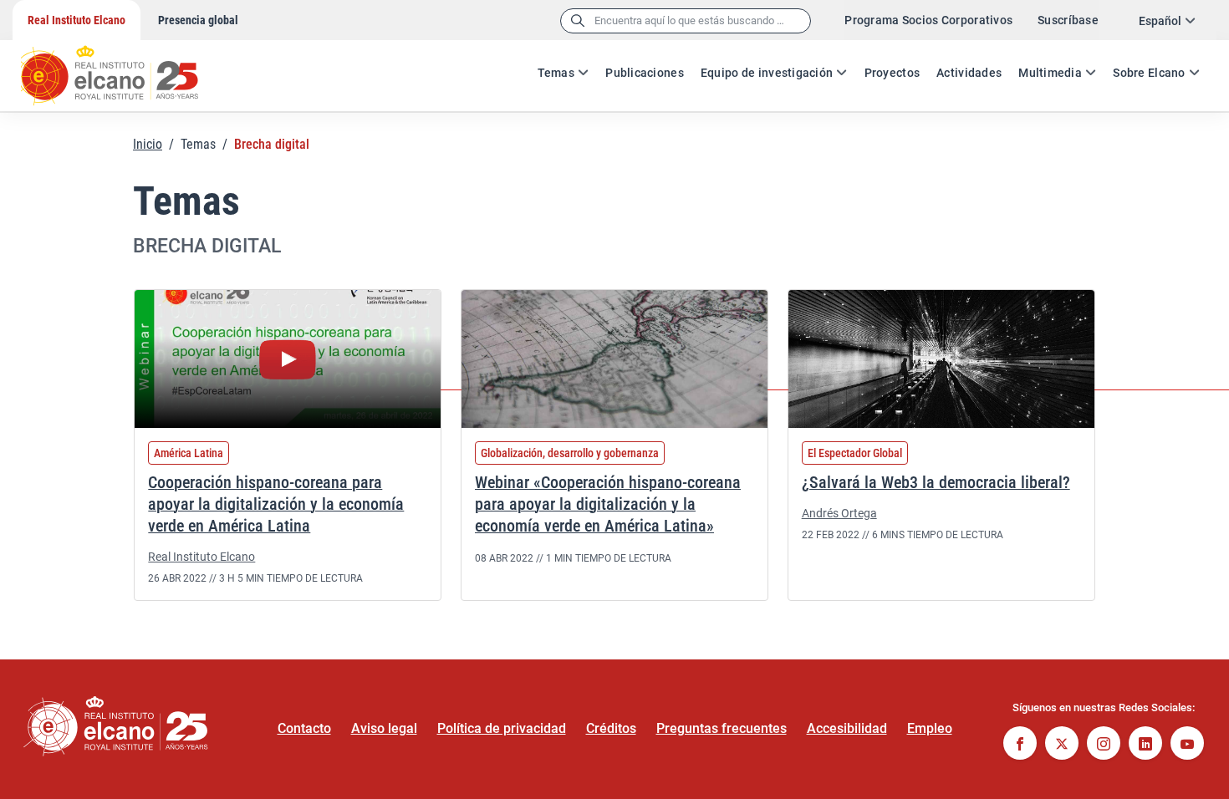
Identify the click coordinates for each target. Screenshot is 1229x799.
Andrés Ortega (839, 513)
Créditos (611, 728)
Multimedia (1050, 72)
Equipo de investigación (767, 72)
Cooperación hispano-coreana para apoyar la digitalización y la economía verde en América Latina (276, 504)
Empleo (929, 728)
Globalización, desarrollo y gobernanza (570, 453)
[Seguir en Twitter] (1062, 745)
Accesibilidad (847, 728)
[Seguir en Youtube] (1187, 745)
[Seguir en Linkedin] (1145, 745)
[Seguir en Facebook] (1020, 745)
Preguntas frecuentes (721, 728)
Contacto (304, 728)
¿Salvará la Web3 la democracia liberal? (936, 482)
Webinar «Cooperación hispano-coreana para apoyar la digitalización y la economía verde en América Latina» (608, 504)
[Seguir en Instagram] (1103, 745)
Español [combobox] (1160, 21)
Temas (556, 72)
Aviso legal (384, 728)
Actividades (969, 72)
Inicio (147, 144)
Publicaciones (644, 72)
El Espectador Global (855, 453)
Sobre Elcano (1149, 72)
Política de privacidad (501, 728)
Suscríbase (1068, 20)
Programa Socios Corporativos (928, 20)
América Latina (188, 453)
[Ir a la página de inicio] (125, 66)
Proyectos (892, 72)
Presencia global (198, 20)
